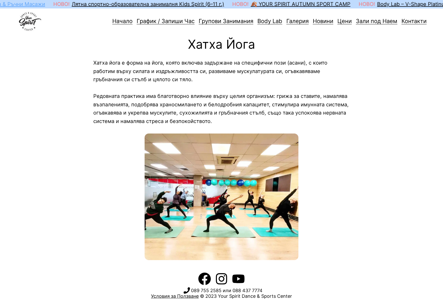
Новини (323, 21)
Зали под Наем (376, 21)
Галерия (297, 21)
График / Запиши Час (166, 21)
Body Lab (269, 21)
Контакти (414, 21)
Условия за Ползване (175, 296)
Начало (122, 21)
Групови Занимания (226, 21)
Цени (344, 21)
